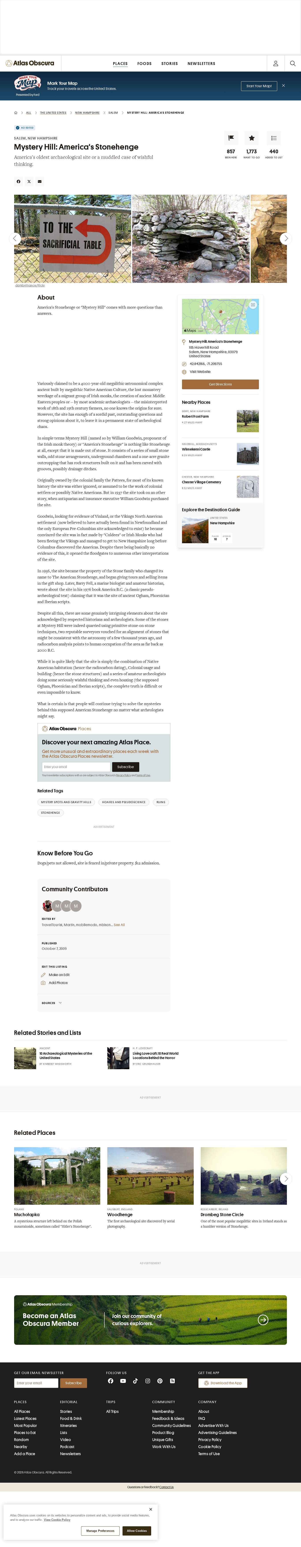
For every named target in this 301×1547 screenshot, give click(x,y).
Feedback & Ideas (168, 1418)
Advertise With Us (213, 1425)
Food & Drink (71, 1418)
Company (207, 1402)
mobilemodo (86, 925)
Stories (66, 1411)
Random (21, 1439)
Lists (63, 1432)
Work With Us (163, 1447)
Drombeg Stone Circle (222, 1214)
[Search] (292, 63)
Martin (69, 925)
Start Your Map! (259, 86)
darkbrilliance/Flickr (30, 285)
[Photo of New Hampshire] (195, 530)
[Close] (151, 1509)
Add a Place (24, 1454)
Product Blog (163, 1432)
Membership (163, 1411)
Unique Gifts (162, 1439)
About (203, 1411)
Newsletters (70, 1454)
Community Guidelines (171, 1425)
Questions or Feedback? (150, 1487)
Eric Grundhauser (148, 1064)
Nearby (20, 1447)
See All (119, 925)
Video (65, 1439)
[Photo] (248, 421)
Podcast (67, 1447)
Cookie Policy (209, 1447)
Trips (111, 1402)
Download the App (226, 1383)
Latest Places (25, 1418)
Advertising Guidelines (217, 1432)
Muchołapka (26, 1214)
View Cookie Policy (57, 1519)
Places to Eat (25, 1432)
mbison (105, 925)
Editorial (69, 1402)
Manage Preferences (100, 1530)
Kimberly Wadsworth (57, 1064)
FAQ (201, 1418)
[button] (231, 138)
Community (163, 1402)
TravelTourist (52, 925)
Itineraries (68, 1425)
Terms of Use (143, 775)
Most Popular (25, 1425)
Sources (48, 1003)
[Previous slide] (15, 239)
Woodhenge (120, 1214)
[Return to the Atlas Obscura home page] (31, 63)
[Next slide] (286, 239)
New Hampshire (222, 523)
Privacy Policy (123, 775)
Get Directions (220, 384)
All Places (22, 1411)
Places (20, 1402)
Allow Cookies (137, 1530)
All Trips (112, 1411)
